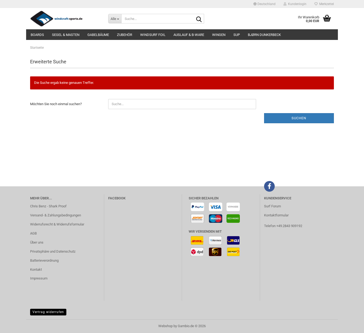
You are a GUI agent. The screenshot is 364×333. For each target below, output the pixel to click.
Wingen (218, 35)
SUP (236, 35)
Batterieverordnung (44, 260)
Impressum (38, 278)
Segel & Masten (65, 35)
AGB (33, 233)
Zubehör (124, 35)
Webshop (165, 326)
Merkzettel (326, 4)
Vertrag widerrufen (48, 312)
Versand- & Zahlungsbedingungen (55, 215)
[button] (264, 4)
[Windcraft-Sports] (65, 18)
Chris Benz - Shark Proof (48, 206)
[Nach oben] (349, 325)
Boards (37, 35)
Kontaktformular (276, 215)
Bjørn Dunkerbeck (264, 35)
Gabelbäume (98, 35)
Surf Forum (272, 206)
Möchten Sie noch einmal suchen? (56, 104)
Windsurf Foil (152, 35)
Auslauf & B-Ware (188, 35)
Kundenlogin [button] (296, 4)
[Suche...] (199, 19)
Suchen (299, 118)
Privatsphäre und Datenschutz (52, 251)
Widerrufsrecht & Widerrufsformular (57, 224)
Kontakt (36, 270)
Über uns (36, 242)
